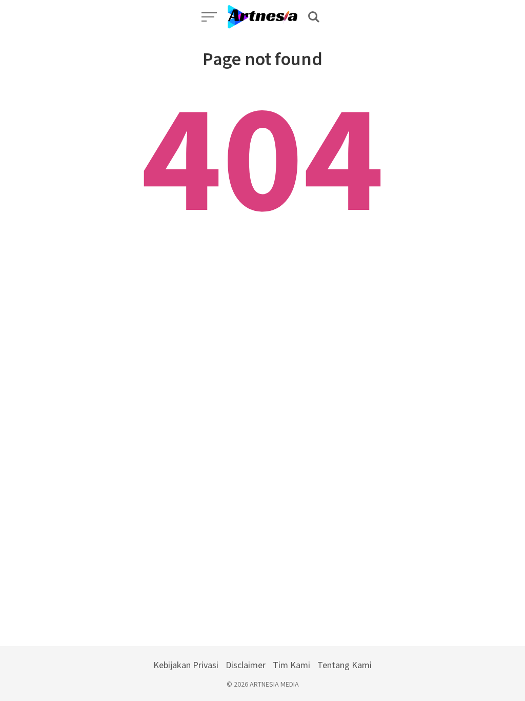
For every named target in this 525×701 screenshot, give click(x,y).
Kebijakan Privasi (185, 665)
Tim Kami (291, 665)
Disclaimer (246, 665)
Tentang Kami (344, 665)
